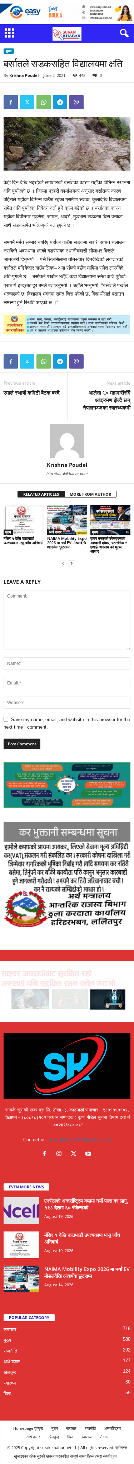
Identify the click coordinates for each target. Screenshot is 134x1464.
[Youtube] (89, 1154)
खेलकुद (10, 1372)
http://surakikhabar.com (67, 473)
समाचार (10, 1329)
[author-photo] (67, 441)
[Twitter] (27, 102)
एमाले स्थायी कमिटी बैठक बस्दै (32, 392)
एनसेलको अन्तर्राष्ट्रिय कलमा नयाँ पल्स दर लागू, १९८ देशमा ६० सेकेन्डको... (86, 1204)
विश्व (7, 1393)
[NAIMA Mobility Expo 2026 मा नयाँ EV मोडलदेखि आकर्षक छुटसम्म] (67, 520)
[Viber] (76, 102)
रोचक (104, 1436)
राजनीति (10, 1351)
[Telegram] (60, 102)
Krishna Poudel (24, 75)
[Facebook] (11, 102)
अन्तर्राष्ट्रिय (112, 1428)
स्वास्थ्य (10, 1383)
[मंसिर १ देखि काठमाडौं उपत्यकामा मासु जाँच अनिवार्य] (24, 520)
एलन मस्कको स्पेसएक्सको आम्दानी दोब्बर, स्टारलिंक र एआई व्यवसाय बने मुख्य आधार (108, 545)
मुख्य (8, 51)
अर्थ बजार (55, 532)
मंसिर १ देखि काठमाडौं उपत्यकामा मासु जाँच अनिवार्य (23, 540)
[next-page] (71, 563)
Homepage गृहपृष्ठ (28, 1428)
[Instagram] (60, 1154)
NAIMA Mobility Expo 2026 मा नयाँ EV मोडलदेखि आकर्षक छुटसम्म (67, 542)
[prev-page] (62, 563)
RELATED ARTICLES (41, 494)
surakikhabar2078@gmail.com (80, 1139)
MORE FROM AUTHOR (90, 494)
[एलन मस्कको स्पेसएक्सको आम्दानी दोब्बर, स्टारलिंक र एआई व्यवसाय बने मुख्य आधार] (110, 520)
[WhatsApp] (43, 102)
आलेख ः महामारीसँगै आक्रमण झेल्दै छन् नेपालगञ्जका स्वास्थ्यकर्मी (106, 400)
